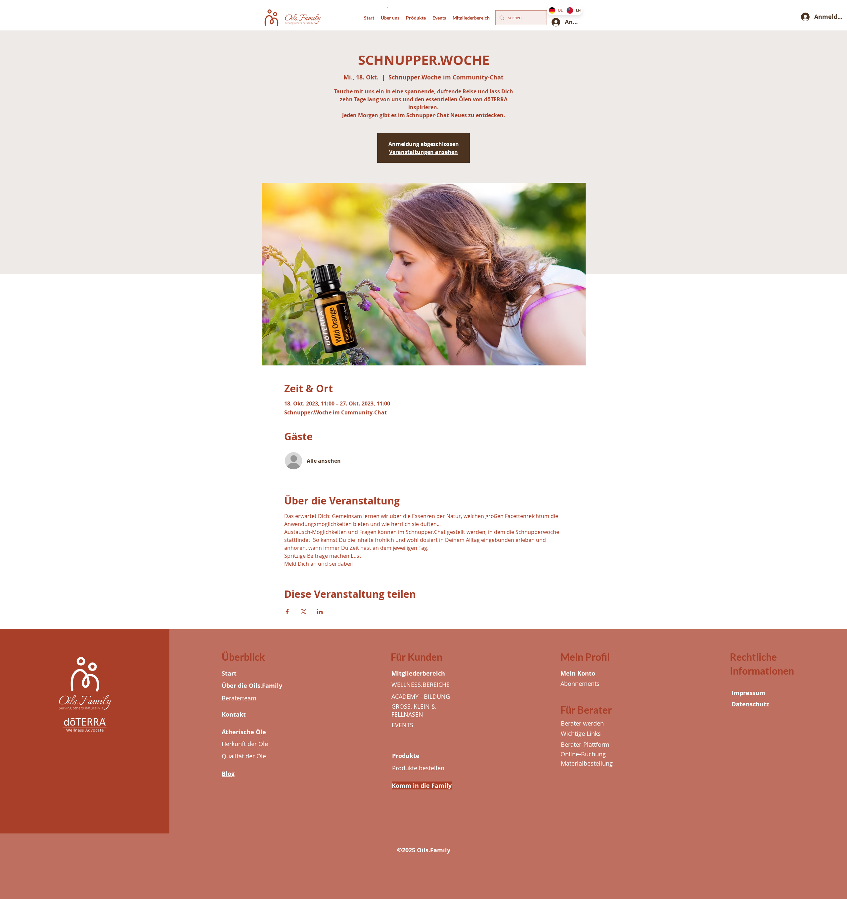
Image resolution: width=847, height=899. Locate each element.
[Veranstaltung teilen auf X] (303, 611)
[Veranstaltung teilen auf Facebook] (287, 611)
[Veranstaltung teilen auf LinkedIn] (320, 611)
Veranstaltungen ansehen (423, 152)
